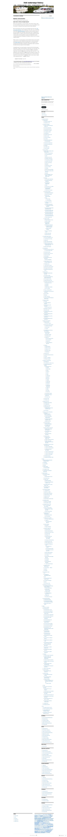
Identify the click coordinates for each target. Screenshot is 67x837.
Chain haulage (47, 558)
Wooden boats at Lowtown (48, 514)
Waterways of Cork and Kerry (47, 360)
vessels (36, 831)
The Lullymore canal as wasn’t (48, 134)
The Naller (45, 301)
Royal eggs (45, 294)
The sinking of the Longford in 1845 (48, 281)
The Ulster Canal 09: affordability (48, 624)
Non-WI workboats (46, 524)
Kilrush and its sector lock (48, 157)
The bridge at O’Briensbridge (48, 204)
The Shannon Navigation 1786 (48, 121)
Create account (16, 815)
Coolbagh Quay (48, 375)
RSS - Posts (43, 113)
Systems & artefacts (36, 5)
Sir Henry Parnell (17, 42)
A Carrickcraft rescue (47, 490)
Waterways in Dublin (46, 300)
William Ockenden (45, 466)
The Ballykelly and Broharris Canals (48, 457)
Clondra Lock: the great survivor (48, 242)
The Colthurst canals (46, 146)
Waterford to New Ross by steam (49, 532)
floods (51, 820)
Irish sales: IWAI (44, 746)
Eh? (44, 573)
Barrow (47, 814)
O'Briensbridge (45, 826)
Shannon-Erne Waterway (43, 828)
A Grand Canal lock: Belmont (48, 265)
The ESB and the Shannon (47, 599)
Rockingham (45, 145)
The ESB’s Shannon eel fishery (48, 494)
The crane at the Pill (48, 339)
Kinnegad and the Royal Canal (48, 280)
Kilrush (47, 822)
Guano (44, 685)
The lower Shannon (45, 149)
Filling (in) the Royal (46, 679)
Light (45, 576)
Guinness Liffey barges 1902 (48, 542)
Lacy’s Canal (45, 138)
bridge (36, 816)
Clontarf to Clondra (48, 683)
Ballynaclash (47, 377)
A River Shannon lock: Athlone (48, 238)
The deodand (46, 284)
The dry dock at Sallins (47, 254)
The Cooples (47, 390)
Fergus (49, 820)
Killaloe (44, 823)
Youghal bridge (48, 381)
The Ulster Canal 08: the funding (48, 623)
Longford (45, 824)
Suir (41, 829)
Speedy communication (19, 18)
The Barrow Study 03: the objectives (48, 659)
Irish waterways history (33, 2)
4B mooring (45, 570)
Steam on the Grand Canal (48, 536)
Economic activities (19, 63)
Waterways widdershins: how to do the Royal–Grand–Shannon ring (49, 681)
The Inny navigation (46, 148)
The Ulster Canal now (46, 608)
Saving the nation (45, 120)
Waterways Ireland (40, 832)
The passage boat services (48, 282)
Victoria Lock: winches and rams (49, 447)
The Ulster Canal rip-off (48, 415)
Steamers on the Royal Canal (47, 289)
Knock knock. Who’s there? (48, 161)
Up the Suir (46, 328)
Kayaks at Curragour (47, 221)
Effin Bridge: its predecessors (48, 308)
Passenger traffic (26, 64)
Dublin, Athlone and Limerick (49, 530)
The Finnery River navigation (48, 130)
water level (43, 831)
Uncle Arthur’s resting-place (47, 580)
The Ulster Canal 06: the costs (48, 619)
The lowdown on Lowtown (48, 596)
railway (40, 827)
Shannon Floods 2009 (48, 234)
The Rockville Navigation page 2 (48, 142)
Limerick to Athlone (46, 218)
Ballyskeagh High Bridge (48, 423)
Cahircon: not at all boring (48, 162)
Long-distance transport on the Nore (48, 354)
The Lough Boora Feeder (47, 131)
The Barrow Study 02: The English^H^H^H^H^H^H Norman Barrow (47, 657)
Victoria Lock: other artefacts (48, 454)
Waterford (39, 831)
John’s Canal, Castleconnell (47, 127)
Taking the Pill (48, 341)
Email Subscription (45, 99)
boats (49, 815)
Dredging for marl (46, 497)
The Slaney (45, 356)
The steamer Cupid (47, 533)
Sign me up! (43, 107)
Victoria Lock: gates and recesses (49, 451)
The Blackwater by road (48, 366)
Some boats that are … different (48, 567)
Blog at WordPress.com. (33, 835)
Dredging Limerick (47, 591)
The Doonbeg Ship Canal (48, 154)
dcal (42, 817)
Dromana (47, 370)
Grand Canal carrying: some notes (48, 253)
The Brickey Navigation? (47, 358)
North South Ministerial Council (38, 826)
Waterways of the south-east (46, 320)
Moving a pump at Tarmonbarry (48, 493)
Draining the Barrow (47, 346)
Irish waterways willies (47, 583)
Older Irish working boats (47, 528)
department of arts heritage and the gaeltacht (43, 817)
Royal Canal (46, 827)
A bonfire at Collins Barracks (47, 668)
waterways (48, 831)
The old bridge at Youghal (48, 393)
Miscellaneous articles (46, 500)
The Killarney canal (46, 399)
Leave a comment (25, 20)
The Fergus (45, 177)
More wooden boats (47, 516)
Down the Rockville (47, 141)
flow (52, 820)
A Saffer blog (44, 765)
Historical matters (15, 64)
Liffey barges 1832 (47, 534)
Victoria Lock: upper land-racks (49, 452)
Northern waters (46, 479)
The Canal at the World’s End (48, 129)
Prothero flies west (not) (47, 405)
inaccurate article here (21, 31)
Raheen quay (47, 378)
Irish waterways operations (46, 489)
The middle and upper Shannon (47, 236)
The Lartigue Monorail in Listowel (47, 707)
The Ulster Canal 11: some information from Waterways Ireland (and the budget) (48, 628)
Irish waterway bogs (46, 478)
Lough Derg (50, 824)
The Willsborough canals (47, 455)
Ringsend (42, 827)
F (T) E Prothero (45, 463)
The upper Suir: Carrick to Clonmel (48, 324)
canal (41, 816)
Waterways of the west (46, 401)
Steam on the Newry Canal (48, 541)
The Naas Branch (46, 256)
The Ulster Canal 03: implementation (48, 614)
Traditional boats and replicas (47, 517)
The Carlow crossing (47, 350)
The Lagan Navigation (47, 422)
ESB (44, 820)
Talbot (14, 68)
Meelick (44, 825)
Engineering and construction (26, 63)
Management (46, 285)
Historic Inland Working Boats (46, 735)
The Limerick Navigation (47, 191)
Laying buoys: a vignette (47, 491)
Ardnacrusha (36, 814)
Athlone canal (46, 240)
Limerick (37, 824)
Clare (51, 816)
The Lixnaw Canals (46, 398)
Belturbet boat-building (48, 480)
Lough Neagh (37, 825)
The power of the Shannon (48, 194)
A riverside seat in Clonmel (48, 325)
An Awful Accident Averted (48, 250)
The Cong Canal (46, 410)
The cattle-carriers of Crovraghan (49, 186)
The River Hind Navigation (47, 246)
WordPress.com (16, 821)
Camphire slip (48, 387)
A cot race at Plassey (48, 200)
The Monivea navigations (47, 137)
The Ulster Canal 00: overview (48, 609)
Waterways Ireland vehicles (48, 511)
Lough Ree (41, 825)
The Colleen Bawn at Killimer (49, 159)
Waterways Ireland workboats (48, 507)
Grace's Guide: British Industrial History (47, 717)
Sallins (50, 827)
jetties (40, 822)
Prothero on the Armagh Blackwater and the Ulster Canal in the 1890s (49, 441)
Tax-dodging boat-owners (46, 704)
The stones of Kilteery (48, 166)
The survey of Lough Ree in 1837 (48, 237)
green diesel (45, 821)
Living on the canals (45, 669)
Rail (47, 5)
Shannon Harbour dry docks (48, 476)
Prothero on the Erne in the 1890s (49, 439)
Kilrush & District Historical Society (46, 739)
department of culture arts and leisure (48, 819)
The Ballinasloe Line (46, 263)
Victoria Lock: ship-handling (48, 446)
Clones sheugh (39, 817)
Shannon (37, 829)
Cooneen (47, 374)
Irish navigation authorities (46, 598)
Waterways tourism (45, 673)
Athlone (39, 814)
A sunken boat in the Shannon (49, 563)
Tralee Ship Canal (46, 361)
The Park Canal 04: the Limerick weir (49, 694)
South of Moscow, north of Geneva (48, 266)
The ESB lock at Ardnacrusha (49, 224)
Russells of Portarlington (48, 259)
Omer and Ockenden (46, 467)
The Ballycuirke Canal (47, 406)
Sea (15, 65)
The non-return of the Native (49, 548)
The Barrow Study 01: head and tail (48, 655)
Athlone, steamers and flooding (48, 241)
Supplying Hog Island (47, 495)
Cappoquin (47, 367)
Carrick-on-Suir (45, 816)
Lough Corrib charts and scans (46, 721)
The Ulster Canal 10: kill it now (48, 626)
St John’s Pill (46, 337)
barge (44, 814)
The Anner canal (47, 327)
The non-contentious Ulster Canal (48, 427)
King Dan (44, 465)
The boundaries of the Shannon (49, 192)
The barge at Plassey (47, 529)
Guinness (48, 821)
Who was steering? (47, 288)
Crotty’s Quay (48, 391)
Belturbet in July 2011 (48, 421)
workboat (48, 832)
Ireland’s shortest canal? (48, 233)
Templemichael (48, 382)
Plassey (46, 197)
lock (42, 824)
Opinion (43, 5)
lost (46, 824)
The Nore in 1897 (46, 353)
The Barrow (45, 345)
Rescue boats (46, 525)
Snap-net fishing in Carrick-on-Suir (48, 498)
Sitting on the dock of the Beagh (49, 169)
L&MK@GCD (47, 595)
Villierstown (47, 371)
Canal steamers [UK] (45, 728)
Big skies (45, 581)
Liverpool (40, 824)
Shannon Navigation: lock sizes (49, 219)
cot (41, 817)
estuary (46, 820)
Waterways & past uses (22, 5)
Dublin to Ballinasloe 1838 (48, 262)
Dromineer (36, 820)
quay (38, 827)
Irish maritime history (45, 736)
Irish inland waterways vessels (47, 504)
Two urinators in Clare (46, 469)
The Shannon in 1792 (47, 122)
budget (39, 816)
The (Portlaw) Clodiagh (48, 334)
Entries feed (15, 818)
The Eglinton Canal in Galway (48, 402)
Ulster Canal (49, 830)
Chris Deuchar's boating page (46, 729)
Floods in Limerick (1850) (48, 217)
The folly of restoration (46, 607)
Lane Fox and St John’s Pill (49, 338)
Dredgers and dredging (48, 526)
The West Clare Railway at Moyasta (47, 708)
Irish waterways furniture (46, 474)
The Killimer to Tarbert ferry (48, 158)
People (29, 5)
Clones (36, 817)
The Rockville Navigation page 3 (48, 144)
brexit (52, 814)
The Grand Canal (45, 248)
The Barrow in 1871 (47, 349)
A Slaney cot (46, 520)
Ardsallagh (47, 379)
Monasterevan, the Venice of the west (49, 249)
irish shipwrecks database (45, 720)
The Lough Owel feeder (47, 275)
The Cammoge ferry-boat (48, 553)
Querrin (46, 155)
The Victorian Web (44, 724)
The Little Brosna (46, 133)
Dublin (39, 820)
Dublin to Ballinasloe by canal (48, 261)
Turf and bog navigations (46, 124)
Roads (14, 65)
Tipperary (43, 829)
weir (45, 832)
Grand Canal (40, 821)
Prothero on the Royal (47, 296)
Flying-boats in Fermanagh (47, 501)
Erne (42, 820)
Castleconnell (48, 816)
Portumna (36, 827)
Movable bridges (44, 758)
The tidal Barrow (47, 351)
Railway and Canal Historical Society (47, 742)
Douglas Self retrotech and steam (46, 731)
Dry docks (45, 475)
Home (15, 5)
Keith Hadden (45, 462)
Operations (22, 64)
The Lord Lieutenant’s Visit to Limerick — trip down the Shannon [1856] (49, 175)
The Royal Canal (45, 271)
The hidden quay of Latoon (48, 165)
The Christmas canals (47, 335)
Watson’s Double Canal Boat (48, 552)
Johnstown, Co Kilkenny (47, 357)
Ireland (20, 64)
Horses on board (46, 293)
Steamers (18, 65)
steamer (39, 829)
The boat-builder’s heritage (47, 502)
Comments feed (16, 819)
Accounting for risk (45, 703)
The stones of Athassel (48, 323)
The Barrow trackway (48, 347)
